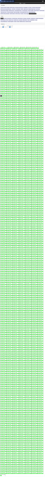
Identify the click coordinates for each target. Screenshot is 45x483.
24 (5, 27)
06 (16, 48)
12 (4, 27)
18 (0, 48)
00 (2, 48)
